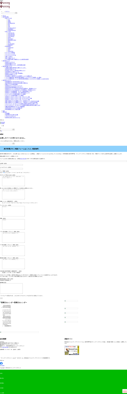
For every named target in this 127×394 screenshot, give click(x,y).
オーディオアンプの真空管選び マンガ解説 (15, 94)
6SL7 (9, 41)
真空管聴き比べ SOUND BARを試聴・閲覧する (16, 83)
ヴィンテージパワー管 (10, 55)
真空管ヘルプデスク (10, 62)
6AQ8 (9, 37)
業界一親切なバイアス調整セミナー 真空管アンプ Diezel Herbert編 (21, 102)
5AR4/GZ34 (10, 47)
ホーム (4, 15)
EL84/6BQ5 (10, 29)
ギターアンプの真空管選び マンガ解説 (14, 95)
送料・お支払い (9, 56)
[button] (0, 128)
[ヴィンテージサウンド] (5, 4)
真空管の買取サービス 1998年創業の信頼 (15, 65)
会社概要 (7, 113)
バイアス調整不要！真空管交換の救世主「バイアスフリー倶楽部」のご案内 (23, 77)
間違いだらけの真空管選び (11, 84)
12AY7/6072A (11, 36)
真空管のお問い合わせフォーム (12, 117)
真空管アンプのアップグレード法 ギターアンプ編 (17, 96)
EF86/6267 (10, 45)
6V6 (9, 24)
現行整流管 (8, 46)
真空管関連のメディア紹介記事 (12, 109)
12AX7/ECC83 (11, 35)
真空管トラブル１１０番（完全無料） (14, 73)
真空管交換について (7, 66)
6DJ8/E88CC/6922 (12, 40)
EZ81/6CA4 (10, 51)
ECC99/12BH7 (11, 43)
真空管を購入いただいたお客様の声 (13, 108)
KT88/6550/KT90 (12, 30)
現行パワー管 (8, 18)
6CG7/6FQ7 (10, 38)
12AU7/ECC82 (11, 34)
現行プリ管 (8, 31)
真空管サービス (6, 60)
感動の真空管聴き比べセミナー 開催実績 (15, 106)
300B (9, 20)
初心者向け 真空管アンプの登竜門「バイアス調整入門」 (19, 76)
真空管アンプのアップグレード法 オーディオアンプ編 (18, 98)
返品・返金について (10, 58)
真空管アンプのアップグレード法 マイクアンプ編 (17, 99)
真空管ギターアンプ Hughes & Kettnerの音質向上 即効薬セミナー (21, 88)
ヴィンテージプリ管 (10, 53)
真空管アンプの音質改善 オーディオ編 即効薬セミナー (18, 91)
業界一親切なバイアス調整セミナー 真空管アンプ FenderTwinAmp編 (22, 101)
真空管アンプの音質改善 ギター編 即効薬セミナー (17, 92)
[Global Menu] (0, 9)
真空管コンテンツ (7, 80)
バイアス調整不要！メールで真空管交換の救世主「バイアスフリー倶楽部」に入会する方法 (27, 78)
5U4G (9, 48)
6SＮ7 (9, 42)
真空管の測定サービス (10, 63)
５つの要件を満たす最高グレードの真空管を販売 (17, 59)
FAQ (4, 110)
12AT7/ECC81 (11, 32)
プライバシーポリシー (10, 116)
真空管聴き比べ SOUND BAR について (14, 81)
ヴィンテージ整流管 (10, 52)
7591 (9, 26)
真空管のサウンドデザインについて (13, 85)
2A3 (9, 19)
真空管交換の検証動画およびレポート (14, 87)
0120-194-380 (23, 158)
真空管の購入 (6, 16)
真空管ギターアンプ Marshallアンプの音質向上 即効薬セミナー (20, 90)
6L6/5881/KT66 (11, 23)
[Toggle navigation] (1, 0)
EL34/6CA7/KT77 (12, 28)
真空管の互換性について (11, 74)
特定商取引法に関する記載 (11, 114)
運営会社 (5, 112)
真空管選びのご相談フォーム (12, 71)
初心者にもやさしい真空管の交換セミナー (15, 70)
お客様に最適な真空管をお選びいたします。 (15, 67)
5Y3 (9, 50)
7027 (9, 25)
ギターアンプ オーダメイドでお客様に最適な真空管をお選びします (21, 103)
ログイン (7, 11)
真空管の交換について (10, 69)
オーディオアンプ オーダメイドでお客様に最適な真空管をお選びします (22, 105)
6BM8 (9, 22)
